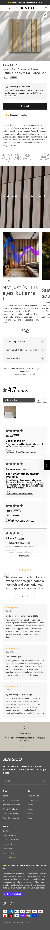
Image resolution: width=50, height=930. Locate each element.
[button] (8, 65)
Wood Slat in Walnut (11, 818)
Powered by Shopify (21, 922)
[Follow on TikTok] (11, 903)
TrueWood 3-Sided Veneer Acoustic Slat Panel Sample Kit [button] (20, 452)
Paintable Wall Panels (11, 805)
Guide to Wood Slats (11, 840)
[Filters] (38, 400)
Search (5, 796)
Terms (30, 818)
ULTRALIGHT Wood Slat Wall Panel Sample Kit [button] (20, 521)
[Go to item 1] (10, 412)
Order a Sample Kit (10, 809)
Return (30, 805)
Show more (24, 556)
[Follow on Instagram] (4, 903)
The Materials (8, 849)
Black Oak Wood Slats (17, 888)
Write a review (11, 400)
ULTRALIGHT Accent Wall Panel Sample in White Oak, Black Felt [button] (19, 552)
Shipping (31, 809)
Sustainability (8, 853)
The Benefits (8, 844)
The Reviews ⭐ (9, 858)
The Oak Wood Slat (10, 814)
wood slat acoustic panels (23, 882)
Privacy (30, 814)
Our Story (6, 831)
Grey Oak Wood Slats (35, 888)
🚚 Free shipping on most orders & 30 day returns (25, 2)
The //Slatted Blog (10, 835)
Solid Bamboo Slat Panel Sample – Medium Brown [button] (19, 494)
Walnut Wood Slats (28, 885)
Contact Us (32, 800)
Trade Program (33, 796)
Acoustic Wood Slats (11, 800)
